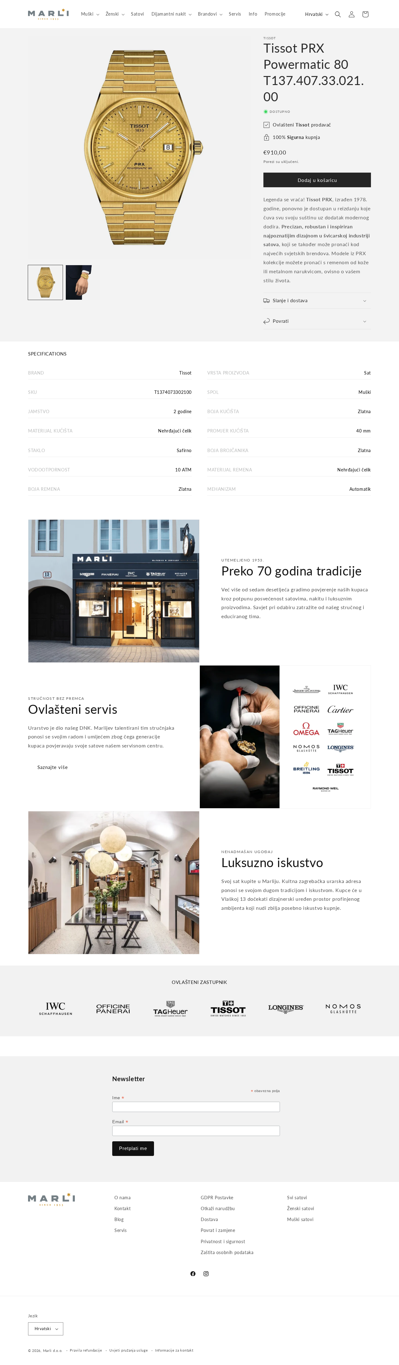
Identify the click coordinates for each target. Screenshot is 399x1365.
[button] (89, 14)
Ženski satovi (300, 1208)
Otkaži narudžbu (218, 1208)
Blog (118, 1219)
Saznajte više (52, 767)
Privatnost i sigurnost (223, 1241)
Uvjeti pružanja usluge (128, 1350)
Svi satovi (297, 1197)
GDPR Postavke (217, 1197)
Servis (120, 1230)
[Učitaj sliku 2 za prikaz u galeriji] (83, 282)
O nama (122, 1197)
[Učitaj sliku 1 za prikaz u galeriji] (45, 282)
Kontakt (122, 1208)
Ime (118, 1098)
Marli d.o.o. (53, 1350)
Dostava (209, 1219)
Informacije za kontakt (174, 1350)
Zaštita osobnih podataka (227, 1252)
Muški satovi (300, 1219)
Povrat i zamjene (218, 1230)
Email (120, 1122)
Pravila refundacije (86, 1350)
